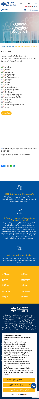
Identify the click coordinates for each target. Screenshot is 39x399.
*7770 (5, 10)
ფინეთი (5, 296)
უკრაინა (5, 280)
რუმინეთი (24, 274)
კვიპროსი (24, 296)
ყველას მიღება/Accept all (19, 390)
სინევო (3, 46)
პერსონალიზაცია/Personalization (19, 380)
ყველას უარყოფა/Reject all (19, 385)
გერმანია (5, 274)
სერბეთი (5, 285)
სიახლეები (10, 46)
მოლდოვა (6, 291)
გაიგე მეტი (6, 113)
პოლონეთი (25, 291)
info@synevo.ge (32, 10)
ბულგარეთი (25, 280)
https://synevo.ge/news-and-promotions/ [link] (16, 155)
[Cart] (21, 4)
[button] (29, 4)
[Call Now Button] (33, 386)
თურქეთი (24, 285)
